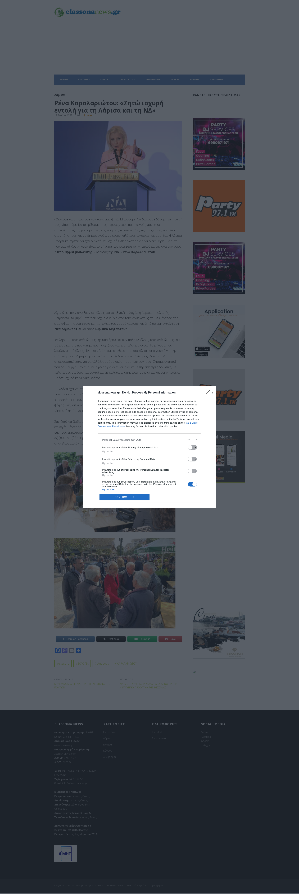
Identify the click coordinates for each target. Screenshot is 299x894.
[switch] (192, 447)
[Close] (209, 393)
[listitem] (149, 440)
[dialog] (149, 447)
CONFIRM (121, 497)
